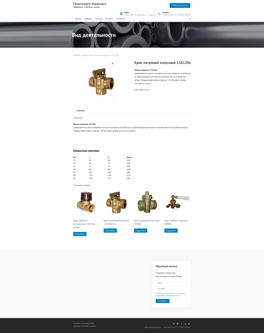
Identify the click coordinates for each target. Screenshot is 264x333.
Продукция (88, 19)
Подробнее (80, 234)
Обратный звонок (180, 5)
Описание (81, 111)
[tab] (81, 110)
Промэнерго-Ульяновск (89, 3)
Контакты (109, 19)
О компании (120, 19)
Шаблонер (76, 326)
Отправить (162, 301)
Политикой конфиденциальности (168, 296)
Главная (78, 19)
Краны (85, 55)
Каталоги (98, 19)
